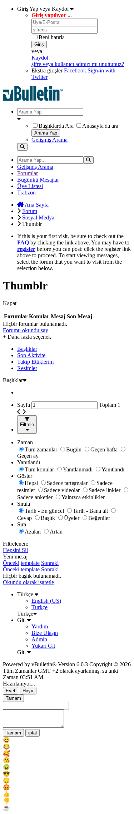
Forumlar (27, 173)
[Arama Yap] (22, 147)
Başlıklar (27, 349)
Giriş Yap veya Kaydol (43, 9)
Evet (10, 690)
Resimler (27, 368)
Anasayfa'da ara (100, 126)
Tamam (13, 698)
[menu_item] (67, 740)
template (30, 563)
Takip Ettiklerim (35, 362)
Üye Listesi (30, 186)
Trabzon (26, 192)
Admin (39, 639)
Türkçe (26, 594)
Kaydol (39, 58)
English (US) (46, 601)
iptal (32, 732)
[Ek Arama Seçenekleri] (74, 119)
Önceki (11, 563)
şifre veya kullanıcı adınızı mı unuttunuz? (77, 64)
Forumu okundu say (25, 330)
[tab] (74, 349)
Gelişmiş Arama (49, 140)
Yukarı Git (43, 646)
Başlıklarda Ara (56, 126)
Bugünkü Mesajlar (38, 180)
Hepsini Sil (15, 550)
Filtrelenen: (15, 544)
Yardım (39, 626)
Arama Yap (45, 133)
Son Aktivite (31, 355)
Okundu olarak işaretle (28, 582)
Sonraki (50, 563)
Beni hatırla (52, 37)
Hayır (28, 690)
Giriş (39, 44)
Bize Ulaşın (44, 633)
